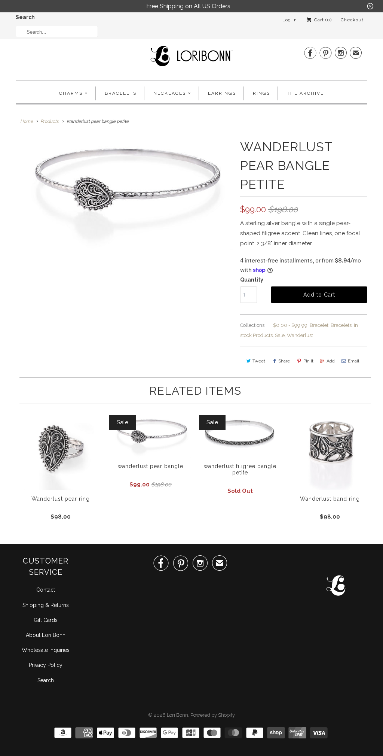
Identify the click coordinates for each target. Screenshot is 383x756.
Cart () (322, 19)
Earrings (222, 93)
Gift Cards (46, 620)
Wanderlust (300, 335)
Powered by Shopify (212, 715)
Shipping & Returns (45, 605)
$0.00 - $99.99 (290, 325)
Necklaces (169, 93)
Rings (261, 93)
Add (331, 361)
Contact (45, 590)
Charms (71, 93)
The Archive (305, 93)
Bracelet (319, 325)
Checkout (352, 19)
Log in (289, 19)
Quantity (251, 280)
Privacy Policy (45, 665)
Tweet (258, 361)
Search (25, 17)
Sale (280, 335)
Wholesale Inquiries (46, 650)
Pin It (308, 361)
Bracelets (121, 93)
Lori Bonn (177, 715)
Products (49, 121)
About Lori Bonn (45, 635)
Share (284, 361)
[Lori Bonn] (191, 58)
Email (353, 361)
